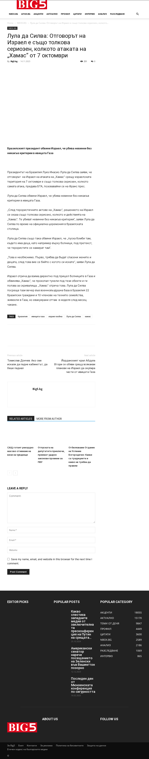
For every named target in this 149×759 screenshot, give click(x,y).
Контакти (32, 745)
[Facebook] (11, 69)
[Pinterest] (27, 69)
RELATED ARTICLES (20, 418)
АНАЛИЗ (102, 14)
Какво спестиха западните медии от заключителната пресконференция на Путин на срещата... (82, 624)
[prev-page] (9, 473)
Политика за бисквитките (70, 745)
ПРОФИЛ (65, 14)
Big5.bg (14, 61)
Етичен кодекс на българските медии (27, 749)
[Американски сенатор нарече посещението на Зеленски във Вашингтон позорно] (61, 652)
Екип (20, 745)
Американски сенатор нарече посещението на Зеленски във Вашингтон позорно (83, 658)
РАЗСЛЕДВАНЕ (117, 14)
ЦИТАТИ (77, 14)
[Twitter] (19, 69)
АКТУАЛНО (52, 14)
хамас (88, 316)
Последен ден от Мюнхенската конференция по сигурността (83, 685)
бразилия (22, 316)
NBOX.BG (22, 22)
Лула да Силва (73, 316)
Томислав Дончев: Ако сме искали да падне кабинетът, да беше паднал (27, 364)
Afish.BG (25, 14)
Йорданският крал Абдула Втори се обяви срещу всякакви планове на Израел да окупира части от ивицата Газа (74, 366)
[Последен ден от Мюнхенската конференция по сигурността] (61, 682)
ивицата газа (38, 316)
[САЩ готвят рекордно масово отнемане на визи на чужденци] (20, 435)
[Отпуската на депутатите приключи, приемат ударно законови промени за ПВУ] (51, 435)
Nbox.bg (13, 14)
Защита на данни (96, 745)
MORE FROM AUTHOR (49, 418)
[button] (137, 14)
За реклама (46, 745)
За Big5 (11, 745)
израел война (55, 316)
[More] (44, 69)
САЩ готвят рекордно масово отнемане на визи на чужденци (20, 451)
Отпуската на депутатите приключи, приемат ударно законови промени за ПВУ (51, 454)
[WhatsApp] (36, 69)
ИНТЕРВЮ (90, 14)
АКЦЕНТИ (38, 14)
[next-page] (15, 473)
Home (10, 22)
